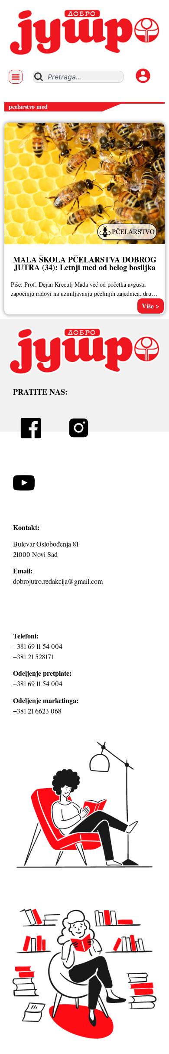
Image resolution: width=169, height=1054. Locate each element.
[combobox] (78, 77)
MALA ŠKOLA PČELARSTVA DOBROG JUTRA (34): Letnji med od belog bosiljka (84, 263)
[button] (16, 77)
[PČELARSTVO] (128, 240)
